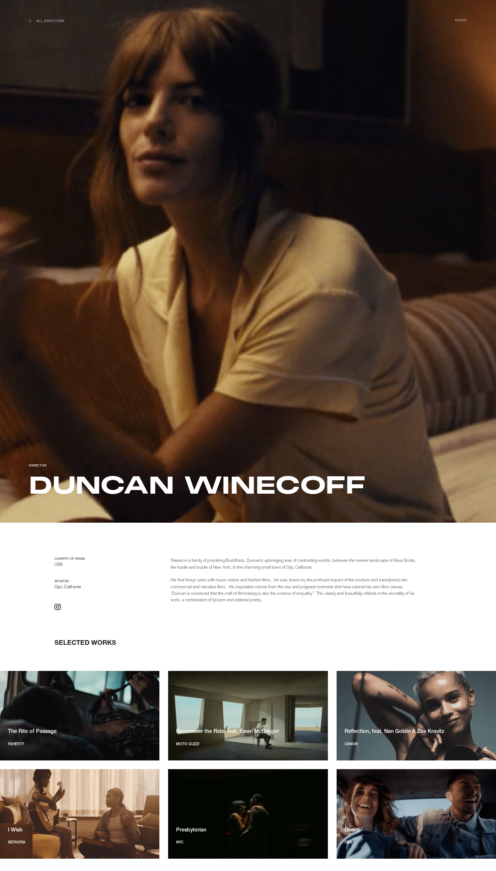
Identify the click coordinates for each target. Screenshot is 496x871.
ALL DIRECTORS (50, 21)
